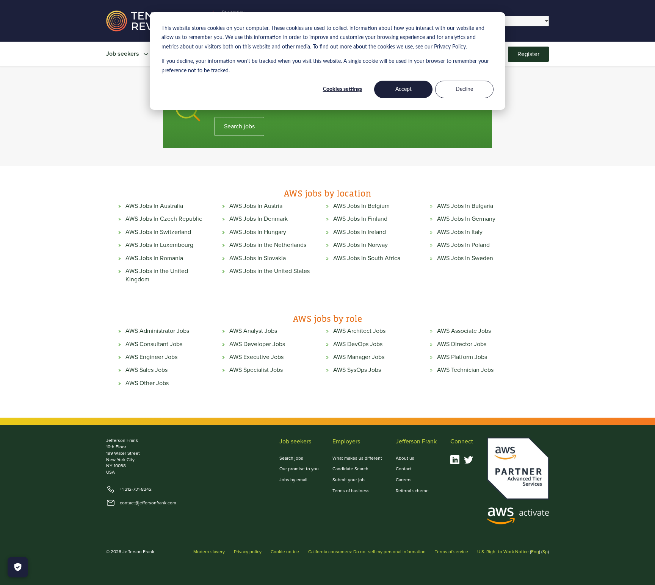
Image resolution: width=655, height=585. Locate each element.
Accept (403, 89)
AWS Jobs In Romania (154, 258)
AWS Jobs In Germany (466, 219)
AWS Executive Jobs (256, 357)
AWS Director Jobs (461, 344)
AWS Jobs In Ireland (359, 232)
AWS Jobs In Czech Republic (163, 219)
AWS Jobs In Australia (154, 206)
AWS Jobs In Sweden (465, 258)
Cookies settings (342, 89)
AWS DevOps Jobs (357, 344)
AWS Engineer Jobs (151, 357)
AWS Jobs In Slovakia (257, 258)
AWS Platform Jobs (462, 357)
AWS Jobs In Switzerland (158, 232)
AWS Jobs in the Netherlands (267, 245)
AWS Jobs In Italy (460, 232)
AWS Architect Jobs (359, 331)
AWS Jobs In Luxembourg (159, 245)
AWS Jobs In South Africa (366, 258)
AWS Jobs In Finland (360, 219)
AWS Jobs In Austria (255, 206)
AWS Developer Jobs (257, 344)
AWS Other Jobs (147, 383)
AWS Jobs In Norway (360, 245)
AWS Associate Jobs (464, 331)
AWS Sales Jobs (146, 370)
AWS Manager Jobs (358, 357)
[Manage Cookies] (18, 567)
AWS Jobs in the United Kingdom (156, 275)
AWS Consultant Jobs (153, 344)
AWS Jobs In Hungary (257, 232)
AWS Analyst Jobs (253, 331)
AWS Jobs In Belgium (361, 206)
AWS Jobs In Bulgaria (465, 206)
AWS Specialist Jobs (256, 370)
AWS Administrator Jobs (157, 331)
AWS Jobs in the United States (269, 271)
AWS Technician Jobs (465, 370)
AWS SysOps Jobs (357, 370)
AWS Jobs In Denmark (258, 219)
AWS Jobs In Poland (463, 245)
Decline (464, 89)
